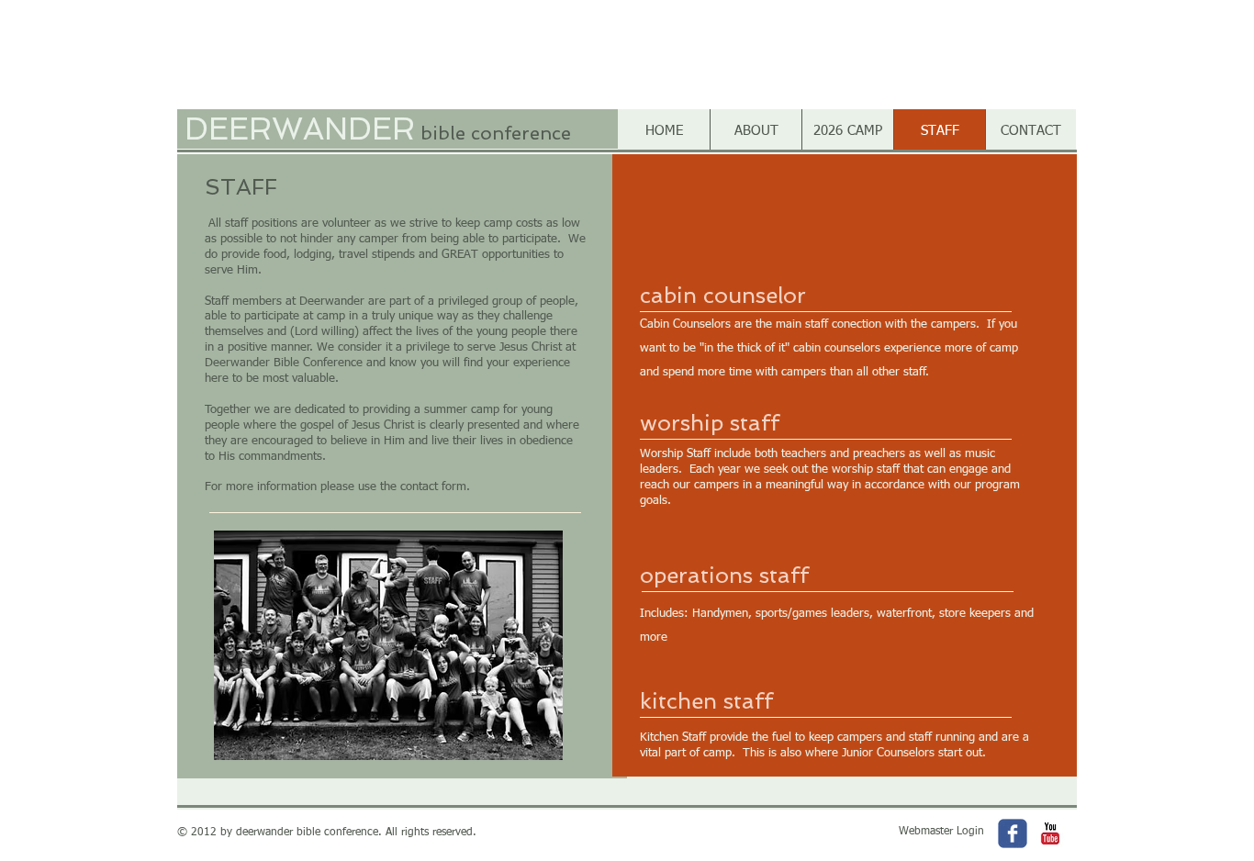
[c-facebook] (1012, 833)
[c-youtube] (1050, 833)
